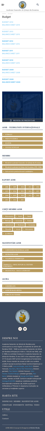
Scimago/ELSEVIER (8, 381)
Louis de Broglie (18, 366)
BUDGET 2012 (7, 41)
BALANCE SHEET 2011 (11, 53)
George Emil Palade (27, 376)
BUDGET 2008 (8, 79)
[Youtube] (25, 329)
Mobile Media (35, 428)
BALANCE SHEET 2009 (11, 72)
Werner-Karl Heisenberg (24, 369)
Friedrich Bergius (14, 374)
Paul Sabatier (13, 371)
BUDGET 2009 (8, 70)
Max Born (12, 369)
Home (4, 13)
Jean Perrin (29, 366)
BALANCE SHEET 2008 (11, 82)
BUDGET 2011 (7, 51)
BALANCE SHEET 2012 (11, 44)
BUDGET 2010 (7, 60)
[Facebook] (20, 329)
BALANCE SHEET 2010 (11, 63)
